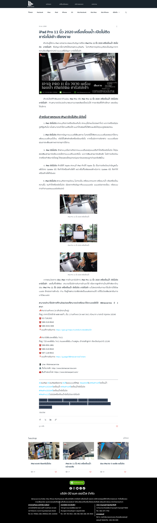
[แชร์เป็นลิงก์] (56, 420)
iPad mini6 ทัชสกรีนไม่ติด (41, 463)
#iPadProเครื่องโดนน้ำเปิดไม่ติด (98, 400)
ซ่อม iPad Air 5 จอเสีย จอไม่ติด (112, 463)
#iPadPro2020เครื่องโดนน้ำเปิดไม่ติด (99, 404)
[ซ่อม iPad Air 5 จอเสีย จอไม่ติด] (113, 450)
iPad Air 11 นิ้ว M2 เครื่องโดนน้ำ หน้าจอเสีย (78, 465)
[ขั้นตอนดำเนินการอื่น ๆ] (116, 26)
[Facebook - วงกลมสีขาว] (70, 488)
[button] (79, 4)
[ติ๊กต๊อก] (84, 488)
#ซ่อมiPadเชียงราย (45, 407)
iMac (49, 12)
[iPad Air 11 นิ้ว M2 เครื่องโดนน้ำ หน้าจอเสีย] (78, 451)
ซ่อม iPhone (105, 12)
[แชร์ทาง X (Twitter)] (45, 420)
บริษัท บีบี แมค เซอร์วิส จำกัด (77, 493)
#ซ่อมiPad (43, 400)
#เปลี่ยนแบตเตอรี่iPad (70, 400)
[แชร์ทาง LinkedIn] (50, 420)
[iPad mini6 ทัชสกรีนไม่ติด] (43, 450)
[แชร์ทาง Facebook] (40, 420)
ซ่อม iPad (42, 412)
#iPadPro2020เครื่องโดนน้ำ (78, 404)
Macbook (40, 12)
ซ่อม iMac (94, 12)
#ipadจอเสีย (82, 400)
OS (72, 12)
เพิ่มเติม (115, 12)
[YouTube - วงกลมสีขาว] (77, 488)
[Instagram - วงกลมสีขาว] (80, 488)
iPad (56, 12)
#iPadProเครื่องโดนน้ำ (55, 400)
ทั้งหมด (30, 12)
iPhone (64, 12)
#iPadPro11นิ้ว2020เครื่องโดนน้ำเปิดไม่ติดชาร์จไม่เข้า (54, 404)
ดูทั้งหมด (126, 438)
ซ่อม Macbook (81, 12)
